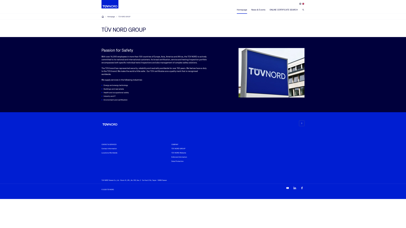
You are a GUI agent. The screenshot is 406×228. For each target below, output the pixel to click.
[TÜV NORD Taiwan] (103, 16)
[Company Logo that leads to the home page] (110, 4)
